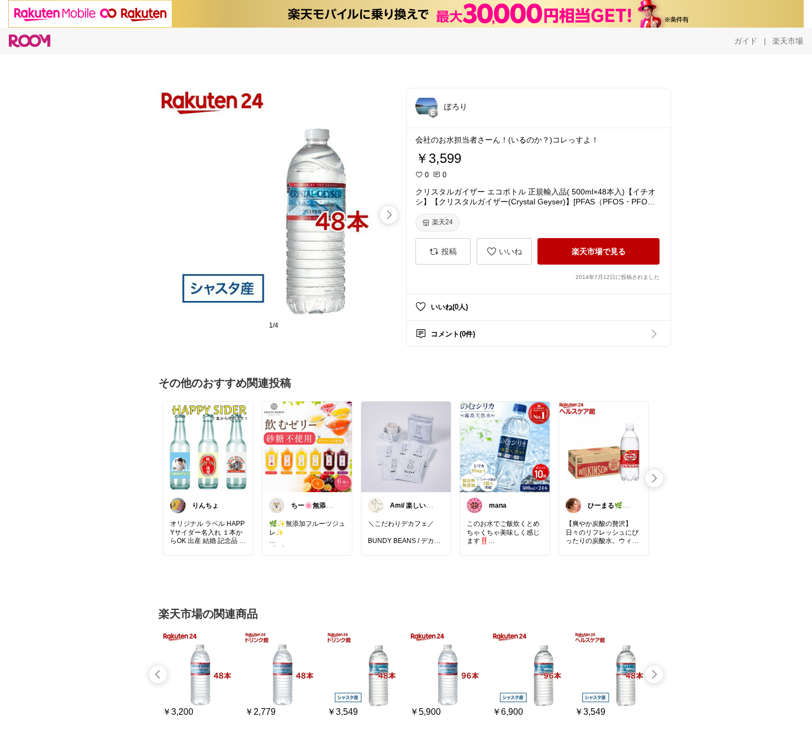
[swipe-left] (158, 674)
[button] (426, 106)
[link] (208, 446)
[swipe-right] (389, 215)
